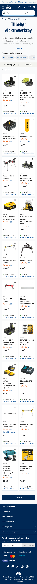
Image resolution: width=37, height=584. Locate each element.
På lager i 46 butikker (10, 194)
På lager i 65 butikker (28, 113)
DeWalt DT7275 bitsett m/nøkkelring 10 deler (26, 220)
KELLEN (22, 257)
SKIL (4, 296)
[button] (18, 497)
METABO (5, 173)
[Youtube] (17, 566)
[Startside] (11, 7)
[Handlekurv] (34, 7)
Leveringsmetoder (25, 552)
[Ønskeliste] (29, 7)
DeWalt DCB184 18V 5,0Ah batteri (9, 218)
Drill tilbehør (8, 57)
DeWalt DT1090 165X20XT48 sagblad (26, 468)
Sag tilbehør (21, 57)
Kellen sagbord (26, 260)
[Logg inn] (19, 7)
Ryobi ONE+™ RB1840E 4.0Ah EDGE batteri (8, 342)
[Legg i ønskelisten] (15, 76)
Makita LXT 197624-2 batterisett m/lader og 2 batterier (8, 470)
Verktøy (5, 19)
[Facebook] (8, 566)
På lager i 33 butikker (28, 443)
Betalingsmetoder (8, 552)
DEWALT (22, 133)
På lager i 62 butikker (28, 194)
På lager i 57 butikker (10, 401)
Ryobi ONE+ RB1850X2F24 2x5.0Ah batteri (26, 178)
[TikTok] (22, 566)
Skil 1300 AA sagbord (7, 300)
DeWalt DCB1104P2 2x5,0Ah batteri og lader (9, 384)
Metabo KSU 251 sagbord (9, 177)
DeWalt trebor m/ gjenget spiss (10, 425)
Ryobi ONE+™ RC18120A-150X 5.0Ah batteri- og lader (27, 96)
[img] (10, 100)
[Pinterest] (27, 566)
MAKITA (5, 133)
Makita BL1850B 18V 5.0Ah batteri (9, 137)
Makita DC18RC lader (26, 382)
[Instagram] (12, 566)
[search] (4, 13)
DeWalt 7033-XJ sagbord (26, 425)
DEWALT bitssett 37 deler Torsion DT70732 (27, 342)
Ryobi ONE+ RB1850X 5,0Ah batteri (8, 95)
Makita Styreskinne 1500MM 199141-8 (27, 301)
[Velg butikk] (24, 7)
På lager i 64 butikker (10, 153)
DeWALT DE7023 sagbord (9, 261)
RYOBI (4, 90)
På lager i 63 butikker (10, 113)
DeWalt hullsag (26, 136)
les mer (17, 48)
